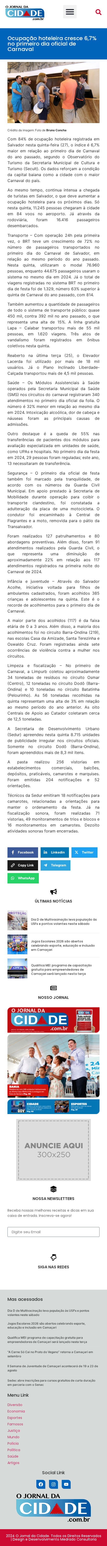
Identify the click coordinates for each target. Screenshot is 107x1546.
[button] (70, 11)
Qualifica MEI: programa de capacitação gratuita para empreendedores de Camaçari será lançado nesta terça (61, 969)
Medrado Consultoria (78, 1539)
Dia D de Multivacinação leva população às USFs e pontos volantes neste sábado (64, 921)
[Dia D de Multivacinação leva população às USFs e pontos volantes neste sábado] (17, 928)
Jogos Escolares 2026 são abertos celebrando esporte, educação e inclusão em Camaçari (63, 945)
